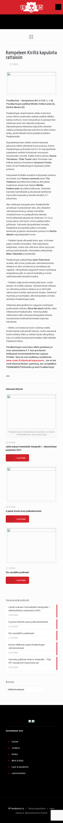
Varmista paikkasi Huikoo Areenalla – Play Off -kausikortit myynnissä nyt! (29, 661)
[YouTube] (30, 818)
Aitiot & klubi (17, 760)
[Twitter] (25, 818)
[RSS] (42, 818)
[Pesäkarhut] (31, 7)
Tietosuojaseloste (37, 808)
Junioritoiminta (18, 773)
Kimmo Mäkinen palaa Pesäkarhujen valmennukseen (26, 646)
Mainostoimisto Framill (36, 813)
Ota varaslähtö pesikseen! (17, 572)
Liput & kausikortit (20, 767)
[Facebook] (21, 818)
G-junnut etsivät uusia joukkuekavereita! (23, 511)
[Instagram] (35, 818)
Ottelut (15, 754)
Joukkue (16, 748)
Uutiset (15, 741)
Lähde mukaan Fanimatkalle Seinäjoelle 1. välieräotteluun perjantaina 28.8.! (29, 609)
